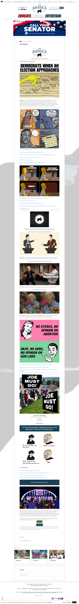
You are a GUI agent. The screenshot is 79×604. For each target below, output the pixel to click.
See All (63, 547)
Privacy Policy (49, 602)
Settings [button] (64, 602)
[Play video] (39, 497)
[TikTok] (24, 9)
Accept (74, 602)
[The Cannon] (22, 554)
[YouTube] (26, 9)
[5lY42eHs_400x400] (21, 9)
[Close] (77, 602)
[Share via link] (28, 540)
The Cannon (22, 537)
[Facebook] (19, 9)
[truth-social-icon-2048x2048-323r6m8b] (58, 598)
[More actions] (58, 41)
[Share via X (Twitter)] (22, 540)
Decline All (69, 602)
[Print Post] (30, 540)
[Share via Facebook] (20, 540)
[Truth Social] (23, 9)
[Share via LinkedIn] (25, 540)
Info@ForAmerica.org (43, 585)
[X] (56, 598)
